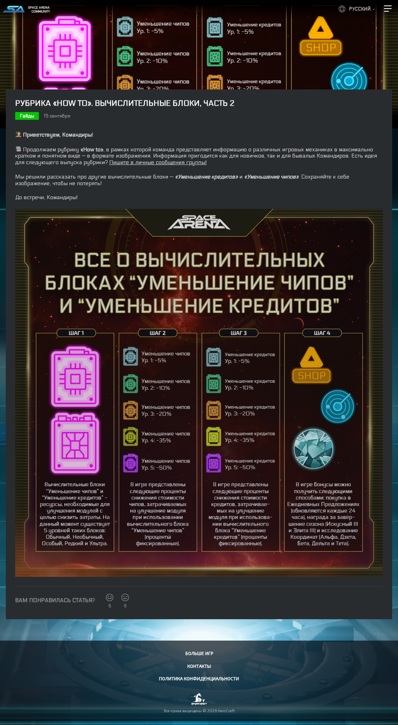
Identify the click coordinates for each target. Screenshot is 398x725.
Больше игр (199, 653)
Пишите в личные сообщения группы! (158, 162)
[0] (125, 597)
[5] (109, 597)
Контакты (199, 666)
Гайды (27, 116)
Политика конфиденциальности (199, 678)
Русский (360, 9)
